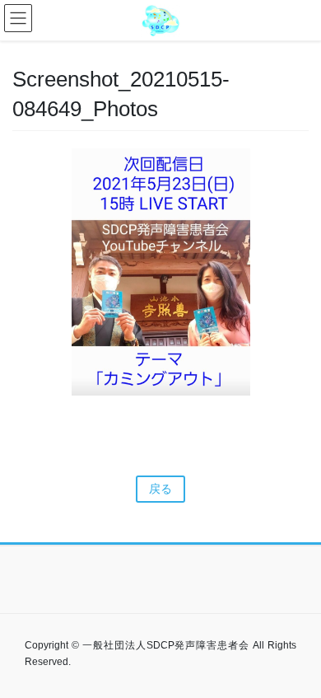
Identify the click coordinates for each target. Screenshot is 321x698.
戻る (160, 488)
